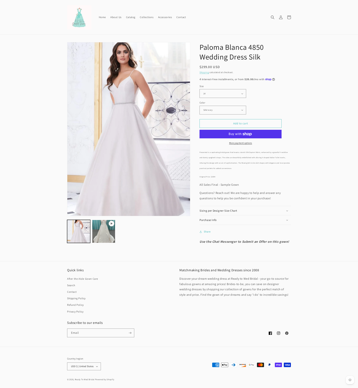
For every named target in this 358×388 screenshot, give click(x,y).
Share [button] (207, 231)
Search (71, 285)
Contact (72, 291)
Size (202, 86)
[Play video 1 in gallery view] (103, 231)
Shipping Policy (76, 298)
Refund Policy (75, 305)
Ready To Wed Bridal (85, 379)
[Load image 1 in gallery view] (78, 231)
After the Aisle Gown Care (82, 278)
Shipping (204, 72)
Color (202, 102)
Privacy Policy (75, 311)
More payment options (240, 143)
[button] (272, 17)
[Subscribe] (130, 333)
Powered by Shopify (104, 379)
